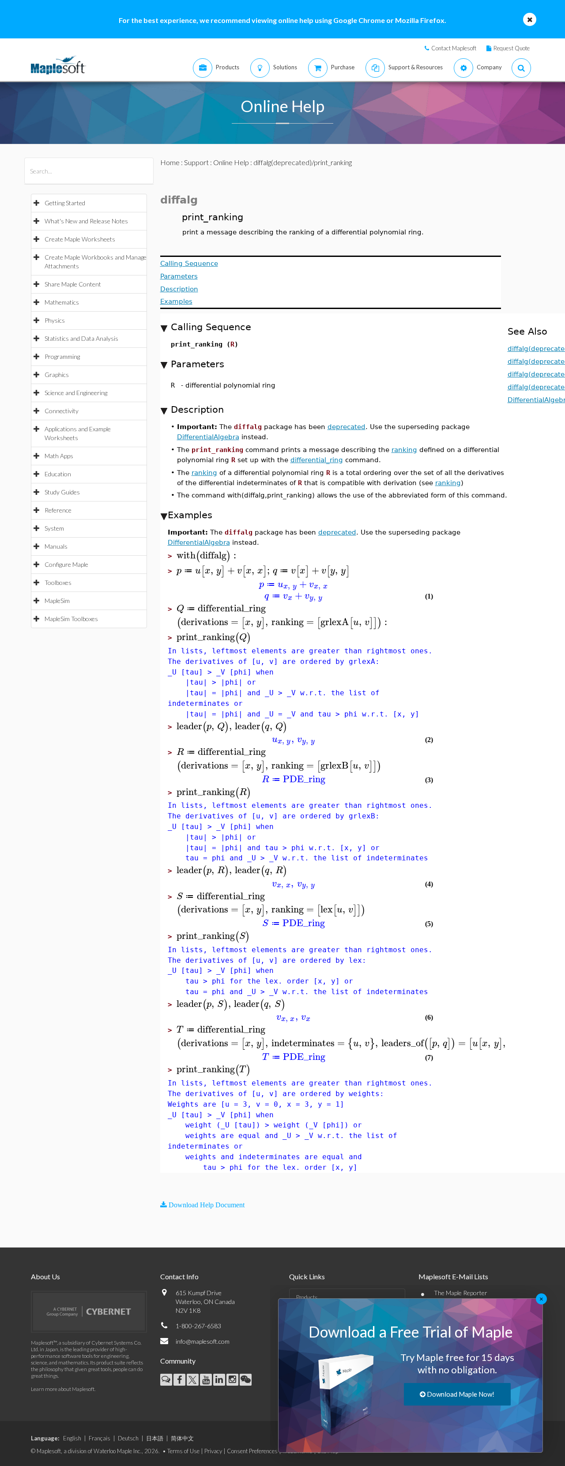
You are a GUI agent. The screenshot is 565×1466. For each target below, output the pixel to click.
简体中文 (182, 1438)
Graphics (57, 374)
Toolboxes (58, 582)
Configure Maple (66, 564)
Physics (55, 320)
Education (58, 474)
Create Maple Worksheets (80, 239)
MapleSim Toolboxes (71, 618)
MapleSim (57, 600)
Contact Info (179, 1276)
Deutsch (128, 1438)
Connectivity (62, 411)
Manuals (56, 546)
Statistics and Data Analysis (81, 338)
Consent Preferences (252, 1451)
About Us (45, 1276)
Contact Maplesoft (453, 48)
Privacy (213, 1451)
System (54, 528)
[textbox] (208, 555)
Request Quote (511, 48)
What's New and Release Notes (86, 221)
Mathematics (62, 302)
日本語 (154, 1438)
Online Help (231, 162)
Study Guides (62, 492)
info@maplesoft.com (203, 1341)
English (72, 1438)
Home (170, 162)
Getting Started (65, 203)
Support (196, 162)
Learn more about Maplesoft (62, 1389)
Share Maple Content (73, 284)
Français (99, 1438)
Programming (62, 356)
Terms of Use (183, 1451)
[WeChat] (246, 1380)
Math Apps (59, 456)
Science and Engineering (76, 392)
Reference (58, 510)
